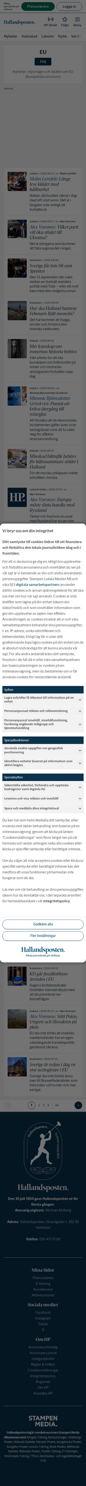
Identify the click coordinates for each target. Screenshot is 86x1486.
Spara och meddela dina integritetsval (31, 808)
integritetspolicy (56, 901)
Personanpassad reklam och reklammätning (36, 711)
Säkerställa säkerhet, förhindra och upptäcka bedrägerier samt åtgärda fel (36, 787)
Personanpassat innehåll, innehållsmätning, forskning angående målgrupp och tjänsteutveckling (36, 724)
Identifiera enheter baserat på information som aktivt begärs (38, 763)
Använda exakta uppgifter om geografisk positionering (33, 750)
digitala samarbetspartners (37, 584)
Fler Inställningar (43, 936)
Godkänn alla (43, 924)
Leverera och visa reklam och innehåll (31, 798)
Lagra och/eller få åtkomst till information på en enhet (39, 700)
